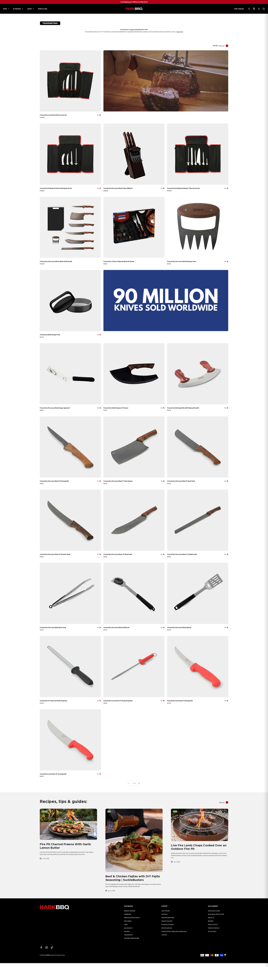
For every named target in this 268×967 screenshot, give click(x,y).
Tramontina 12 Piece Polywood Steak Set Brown (118, 261)
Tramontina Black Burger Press (50, 335)
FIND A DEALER (239, 9)
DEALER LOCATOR (166, 921)
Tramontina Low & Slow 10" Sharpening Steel (117, 701)
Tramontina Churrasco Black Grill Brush (116, 627)
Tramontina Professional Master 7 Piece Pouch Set (183, 188)
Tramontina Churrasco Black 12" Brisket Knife (182, 554)
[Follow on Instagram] (46, 947)
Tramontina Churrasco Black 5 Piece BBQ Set (117, 188)
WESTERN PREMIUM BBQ (131, 938)
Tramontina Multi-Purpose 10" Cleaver (115, 408)
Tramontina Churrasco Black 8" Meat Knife (181, 481)
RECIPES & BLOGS (166, 928)
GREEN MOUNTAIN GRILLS (132, 918)
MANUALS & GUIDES (167, 924)
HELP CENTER (165, 911)
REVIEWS (210, 921)
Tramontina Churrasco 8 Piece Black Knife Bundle (56, 261)
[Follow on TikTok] (51, 947)
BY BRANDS (17, 9)
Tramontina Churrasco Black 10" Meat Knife (117, 554)
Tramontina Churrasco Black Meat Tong (53, 627)
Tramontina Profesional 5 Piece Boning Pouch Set (56, 188)
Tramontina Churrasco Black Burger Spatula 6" (55, 408)
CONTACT (164, 935)
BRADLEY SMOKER (129, 911)
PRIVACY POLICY (213, 924)
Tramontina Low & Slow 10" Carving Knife (53, 774)
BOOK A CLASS (42, 9)
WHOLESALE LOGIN (214, 911)
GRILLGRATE (127, 921)
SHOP (5, 9)
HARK (126, 924)
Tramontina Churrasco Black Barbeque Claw (181, 261)
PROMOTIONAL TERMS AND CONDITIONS (174, 931)
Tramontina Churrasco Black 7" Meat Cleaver (118, 481)
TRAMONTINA (128, 935)
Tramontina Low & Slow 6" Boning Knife (180, 701)
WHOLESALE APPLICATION (216, 914)
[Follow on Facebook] (41, 947)
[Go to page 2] (139, 783)
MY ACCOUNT (212, 931)
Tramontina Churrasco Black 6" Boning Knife (54, 481)
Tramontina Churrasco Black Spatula (179, 627)
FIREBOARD (127, 914)
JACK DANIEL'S (128, 928)
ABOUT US (211, 918)
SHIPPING (164, 914)
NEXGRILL (127, 931)
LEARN (29, 9)
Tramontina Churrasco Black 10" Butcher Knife (55, 554)
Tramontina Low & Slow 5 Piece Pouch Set (53, 115)
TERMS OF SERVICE (213, 928)
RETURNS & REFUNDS (167, 918)
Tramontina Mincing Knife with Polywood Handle (183, 408)
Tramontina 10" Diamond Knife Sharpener (53, 701)
